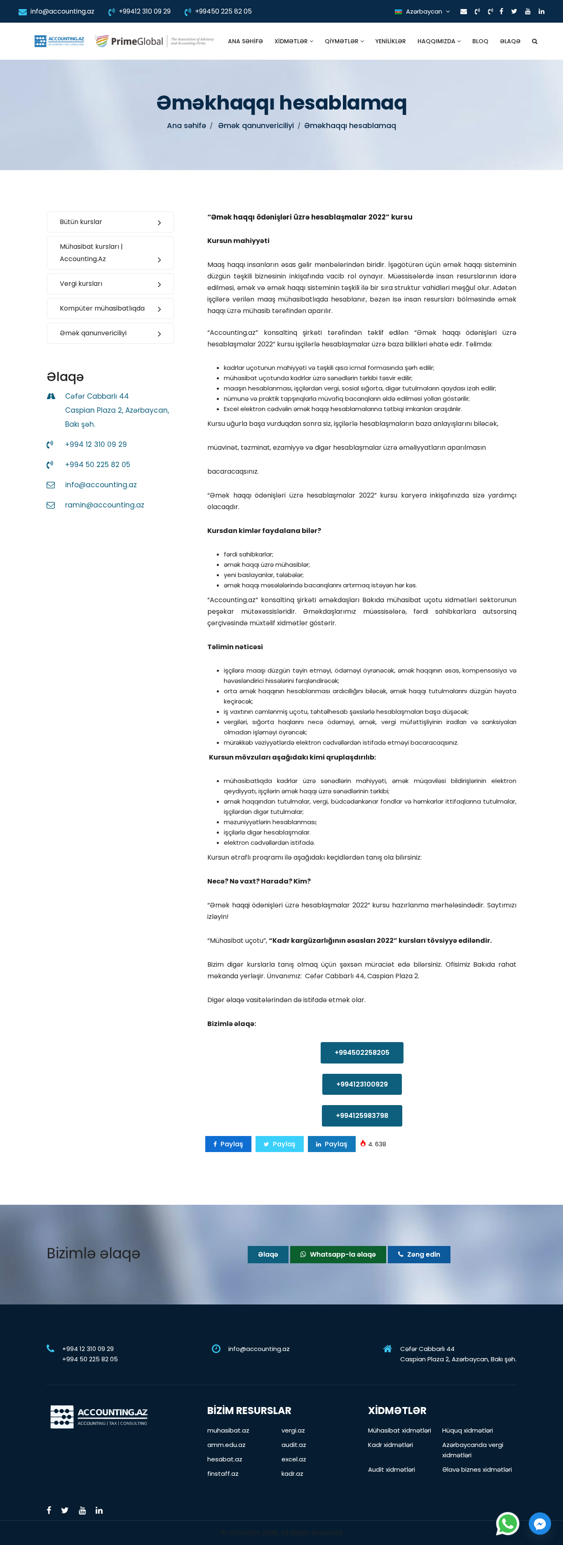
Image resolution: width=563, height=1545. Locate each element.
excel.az (294, 1459)
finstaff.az (223, 1473)
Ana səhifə (245, 41)
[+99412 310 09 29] (477, 11)
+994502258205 (362, 1052)
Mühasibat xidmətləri (399, 1430)
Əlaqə (510, 41)
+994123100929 (362, 1084)
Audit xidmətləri (391, 1469)
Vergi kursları (81, 283)
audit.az (294, 1444)
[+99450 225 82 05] (490, 11)
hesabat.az (224, 1459)
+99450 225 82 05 (222, 11)
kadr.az (292, 1473)
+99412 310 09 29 (144, 11)
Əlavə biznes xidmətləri (477, 1469)
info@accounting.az (61, 11)
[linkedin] (541, 11)
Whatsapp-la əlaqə (342, 1254)
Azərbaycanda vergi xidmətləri (472, 1449)
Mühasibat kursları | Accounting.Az (91, 253)
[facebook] (501, 11)
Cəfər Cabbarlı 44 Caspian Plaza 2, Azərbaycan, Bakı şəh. (117, 410)
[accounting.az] (59, 41)
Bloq (480, 41)
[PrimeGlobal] (154, 41)
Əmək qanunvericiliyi (93, 333)
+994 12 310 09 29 (96, 444)
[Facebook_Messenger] (540, 1523)
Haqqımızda (437, 41)
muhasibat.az (228, 1430)
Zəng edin (423, 1254)
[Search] (534, 41)
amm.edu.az (226, 1444)
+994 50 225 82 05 (97, 465)
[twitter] (514, 11)
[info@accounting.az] (463, 11)
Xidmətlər (292, 41)
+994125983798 (362, 1115)
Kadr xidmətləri (390, 1444)
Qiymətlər (342, 41)
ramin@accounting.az (104, 505)
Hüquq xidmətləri (467, 1430)
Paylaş (231, 1144)
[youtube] (528, 11)
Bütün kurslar (81, 222)
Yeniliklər (390, 41)
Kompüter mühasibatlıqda (102, 308)
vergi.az (293, 1430)
